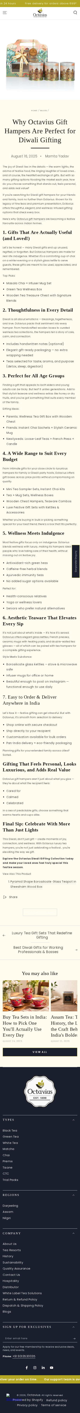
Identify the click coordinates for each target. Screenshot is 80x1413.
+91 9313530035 (24, 1356)
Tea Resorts (12, 1250)
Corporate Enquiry (75, 561)
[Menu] (5, 13)
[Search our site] (75, 13)
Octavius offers (13, 637)
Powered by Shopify (28, 1400)
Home (34, 110)
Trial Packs (10, 1180)
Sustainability (13, 1262)
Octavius (34, 1395)
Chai (6, 1155)
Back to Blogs (42, 912)
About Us (10, 1244)
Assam (8, 1212)
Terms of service (53, 1405)
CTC (6, 1173)
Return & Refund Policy (20, 1299)
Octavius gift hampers (31, 219)
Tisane (7, 1167)
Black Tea (10, 1130)
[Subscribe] (75, 1339)
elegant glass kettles (36, 637)
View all (40, 1052)
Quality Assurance (16, 1268)
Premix (8, 1161)
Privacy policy (27, 1405)
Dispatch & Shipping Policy (23, 1305)
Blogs (43, 110)
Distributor (11, 1287)
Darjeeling (10, 1206)
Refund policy (56, 1400)
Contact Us (11, 1275)
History (8, 1256)
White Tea (10, 1143)
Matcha (8, 1149)
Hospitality (11, 1281)
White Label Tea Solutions (22, 1293)
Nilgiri (7, 1218)
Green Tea (11, 1136)
